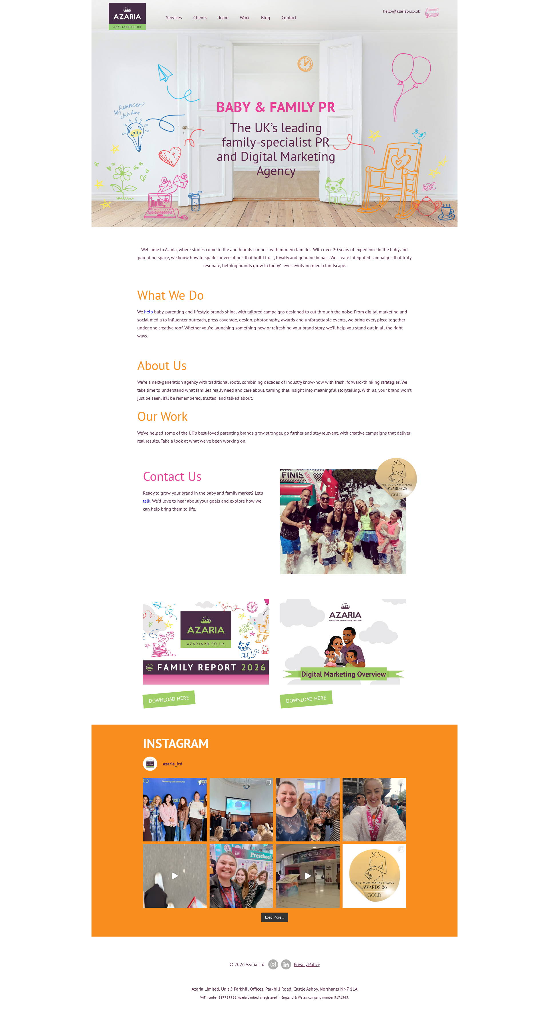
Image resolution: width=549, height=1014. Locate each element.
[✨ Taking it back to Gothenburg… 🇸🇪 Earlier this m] (175, 809)
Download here (168, 699)
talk (146, 501)
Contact (289, 17)
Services (174, 17)
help (148, 312)
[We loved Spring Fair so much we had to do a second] (308, 876)
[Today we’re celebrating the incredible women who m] (241, 876)
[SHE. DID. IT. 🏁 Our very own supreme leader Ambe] (374, 809)
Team (223, 17)
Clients (200, 17)
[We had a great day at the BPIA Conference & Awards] (241, 809)
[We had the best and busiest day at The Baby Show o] (175, 876)
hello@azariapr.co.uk (401, 11)
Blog (265, 17)
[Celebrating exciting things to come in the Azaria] (308, 809)
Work (245, 17)
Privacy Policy (307, 964)
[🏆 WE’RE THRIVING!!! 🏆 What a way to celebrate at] (374, 876)
